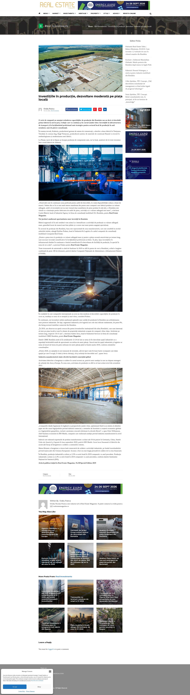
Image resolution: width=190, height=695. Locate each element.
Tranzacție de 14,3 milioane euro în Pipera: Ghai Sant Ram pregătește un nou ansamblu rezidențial (108, 597)
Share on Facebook (72, 109)
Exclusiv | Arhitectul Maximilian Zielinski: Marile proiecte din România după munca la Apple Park (138, 62)
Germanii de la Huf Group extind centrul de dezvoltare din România (79, 533)
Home (90, 26)
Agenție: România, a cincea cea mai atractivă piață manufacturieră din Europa (50, 532)
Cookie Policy (22, 691)
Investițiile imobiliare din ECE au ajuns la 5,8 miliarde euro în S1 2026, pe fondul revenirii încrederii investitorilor (51, 596)
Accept (15, 687)
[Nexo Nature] (138, 118)
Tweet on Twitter (87, 109)
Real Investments (56, 26)
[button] (50, 671)
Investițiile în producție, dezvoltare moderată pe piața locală (80, 97)
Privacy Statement (30, 691)
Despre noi (44, 668)
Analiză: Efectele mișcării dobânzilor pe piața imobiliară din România (109, 533)
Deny (39, 687)
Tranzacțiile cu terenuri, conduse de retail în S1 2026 (79, 599)
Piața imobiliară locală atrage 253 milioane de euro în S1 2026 (80, 627)
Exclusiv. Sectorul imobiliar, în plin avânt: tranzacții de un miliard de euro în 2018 (52, 561)
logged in (51, 649)
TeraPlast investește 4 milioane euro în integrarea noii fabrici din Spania (51, 626)
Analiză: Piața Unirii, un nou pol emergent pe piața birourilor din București (109, 561)
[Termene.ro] (138, 168)
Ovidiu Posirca (49, 109)
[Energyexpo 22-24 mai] (138, 142)
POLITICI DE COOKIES (37, 680)
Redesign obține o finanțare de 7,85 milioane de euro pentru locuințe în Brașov (107, 625)
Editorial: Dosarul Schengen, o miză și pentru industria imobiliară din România (137, 72)
